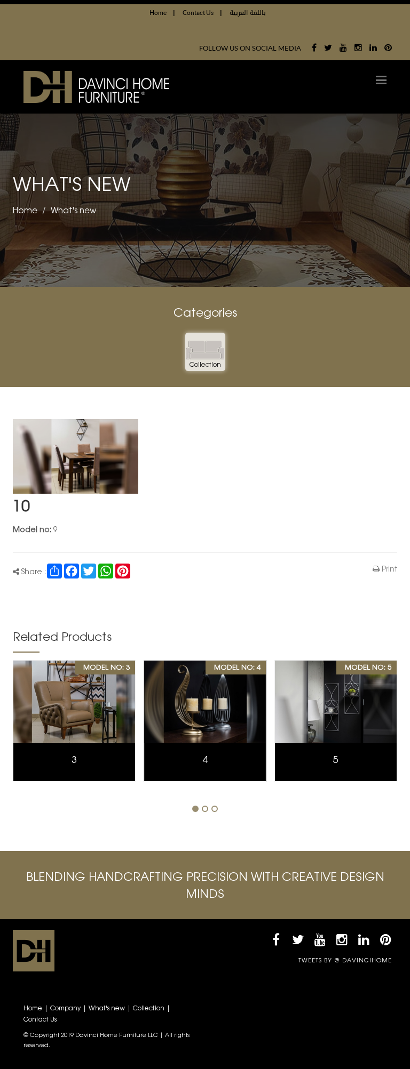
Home (162, 13)
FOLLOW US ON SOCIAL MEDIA (250, 48)
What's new (73, 211)
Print (388, 569)
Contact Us (202, 13)
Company (65, 1008)
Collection (148, 1008)
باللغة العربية (248, 13)
